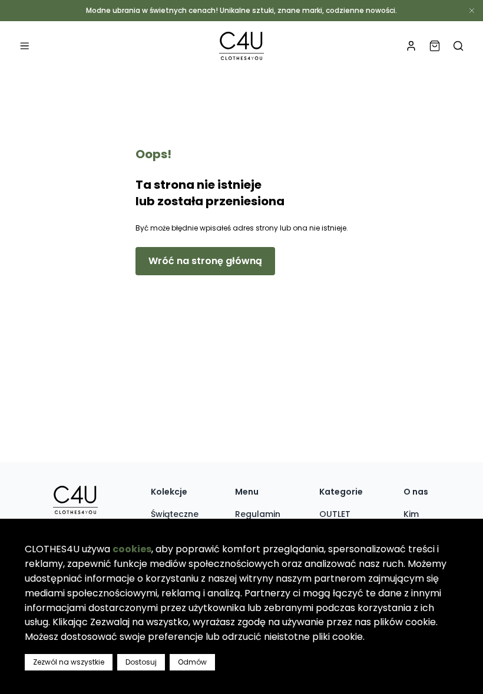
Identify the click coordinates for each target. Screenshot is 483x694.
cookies (132, 549)
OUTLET (334, 514)
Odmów (192, 662)
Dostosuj (141, 662)
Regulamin (257, 514)
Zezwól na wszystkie (68, 662)
